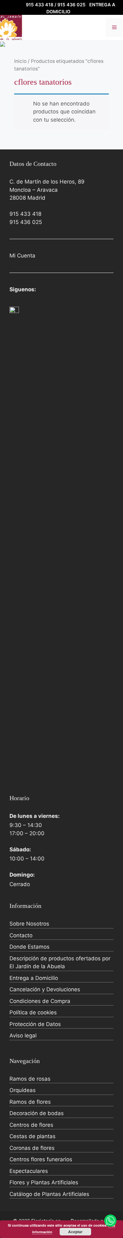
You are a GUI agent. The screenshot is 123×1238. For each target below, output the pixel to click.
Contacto (20, 935)
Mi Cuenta (22, 255)
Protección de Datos (35, 1024)
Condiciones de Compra (39, 1001)
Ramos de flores (30, 1102)
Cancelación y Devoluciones (44, 989)
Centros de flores (31, 1125)
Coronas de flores (32, 1148)
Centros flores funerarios (40, 1159)
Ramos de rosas (29, 1079)
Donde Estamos (29, 947)
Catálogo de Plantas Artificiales (49, 1194)
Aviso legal (23, 1035)
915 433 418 (25, 214)
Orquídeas (22, 1090)
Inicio (20, 61)
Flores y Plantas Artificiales (43, 1182)
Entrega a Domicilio (33, 978)
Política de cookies (33, 1012)
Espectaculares (28, 1171)
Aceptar (75, 1232)
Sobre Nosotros (29, 924)
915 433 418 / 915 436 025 (55, 4)
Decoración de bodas (36, 1113)
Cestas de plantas (32, 1136)
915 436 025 (25, 222)
